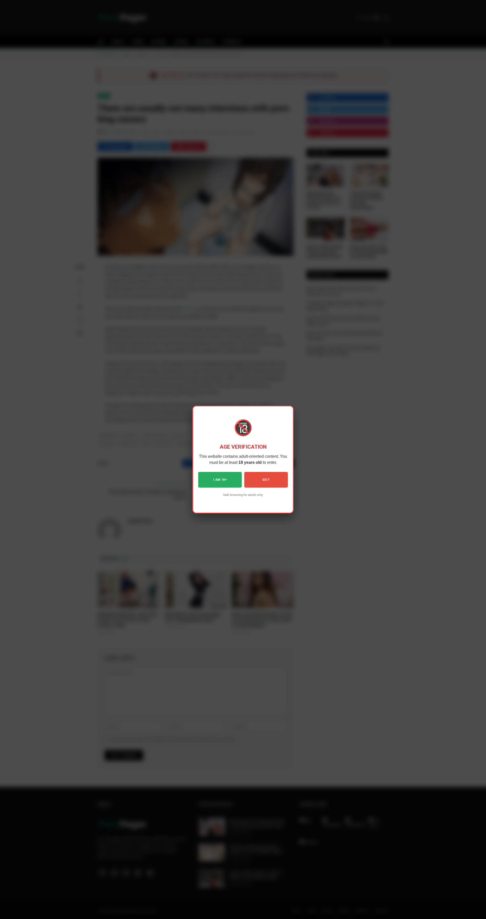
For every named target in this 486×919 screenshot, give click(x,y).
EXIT (266, 480)
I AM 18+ (220, 480)
